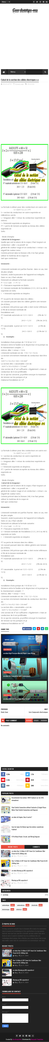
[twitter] (37, 1)
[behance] (46, 1)
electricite (30, 84)
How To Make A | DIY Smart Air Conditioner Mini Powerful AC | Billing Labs (30, 862)
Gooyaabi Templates (37, 1039)
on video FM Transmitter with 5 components (16, 676)
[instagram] (43, 1)
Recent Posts (12, 847)
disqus (36, 720)
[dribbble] (40, 1)
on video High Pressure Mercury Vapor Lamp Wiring (19, 653)
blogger (29, 720)
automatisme (20, 905)
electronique (5, 909)
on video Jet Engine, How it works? (22, 817)
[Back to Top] (33, 1035)
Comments (36, 847)
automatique (5, 905)
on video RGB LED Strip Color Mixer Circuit (16, 699)
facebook (44, 720)
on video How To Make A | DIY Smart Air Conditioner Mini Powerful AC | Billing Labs (28, 852)
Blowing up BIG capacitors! (20, 880)
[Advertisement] (24, 42)
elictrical (5, 895)
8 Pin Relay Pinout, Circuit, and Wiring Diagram (26, 836)
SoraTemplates (17, 1039)
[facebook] (34, 1)
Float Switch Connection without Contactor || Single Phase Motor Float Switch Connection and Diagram (29, 808)
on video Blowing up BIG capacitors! (22, 870)
